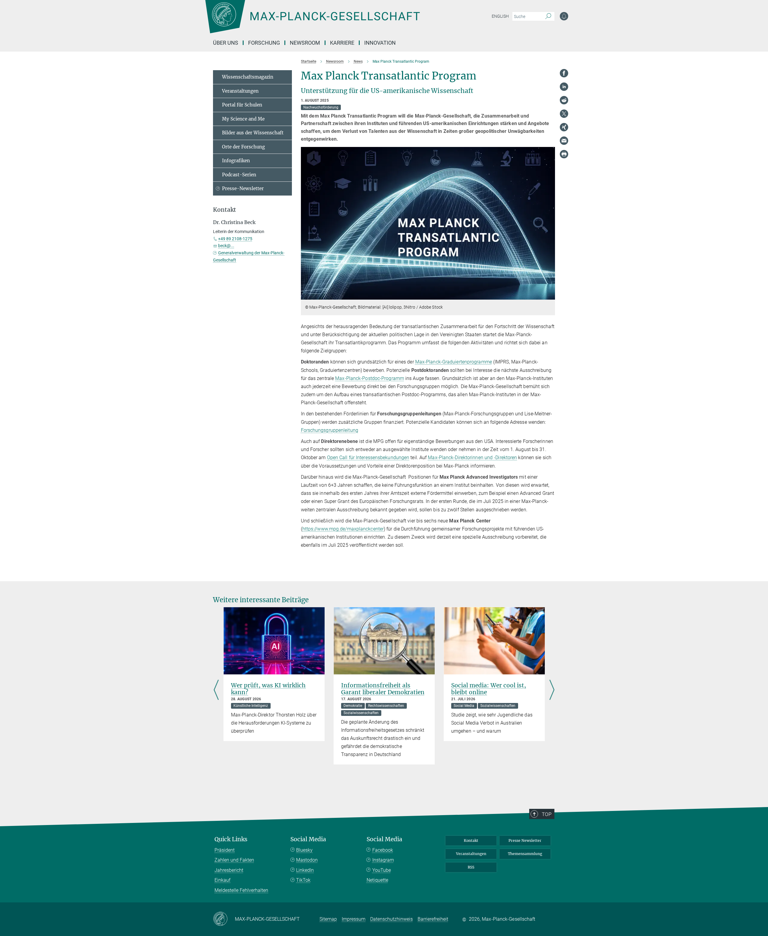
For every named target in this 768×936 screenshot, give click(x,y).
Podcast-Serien (239, 175)
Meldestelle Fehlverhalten (241, 890)
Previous (216, 690)
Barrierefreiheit (433, 919)
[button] (550, 295)
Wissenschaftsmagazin (247, 77)
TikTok (303, 880)
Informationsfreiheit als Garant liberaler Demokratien (382, 689)
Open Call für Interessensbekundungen (368, 457)
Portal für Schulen (242, 105)
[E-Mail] (564, 140)
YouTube (381, 870)
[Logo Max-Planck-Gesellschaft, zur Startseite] (312, 21)
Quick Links (231, 839)
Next (551, 690)
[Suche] (548, 16)
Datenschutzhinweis (391, 919)
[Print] (564, 154)
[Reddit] (564, 100)
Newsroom (305, 42)
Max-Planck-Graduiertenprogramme (453, 362)
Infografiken (236, 160)
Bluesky (304, 850)
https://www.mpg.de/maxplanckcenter (343, 529)
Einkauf (222, 880)
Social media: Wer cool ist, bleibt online (488, 689)
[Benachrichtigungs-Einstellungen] (564, 16)
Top (546, 814)
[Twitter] (564, 113)
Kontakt (471, 840)
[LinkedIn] (564, 86)
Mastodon (307, 860)
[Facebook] (564, 73)
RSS (471, 867)
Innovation (380, 42)
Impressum (353, 919)
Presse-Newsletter (243, 188)
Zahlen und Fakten (234, 860)
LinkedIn (305, 870)
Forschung (264, 42)
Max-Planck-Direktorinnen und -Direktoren (472, 457)
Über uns (225, 42)
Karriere (342, 42)
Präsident (224, 850)
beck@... (226, 245)
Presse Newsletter (525, 840)
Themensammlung (525, 853)
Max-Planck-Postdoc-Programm (369, 378)
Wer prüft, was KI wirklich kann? (268, 689)
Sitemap (328, 919)
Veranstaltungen (240, 91)
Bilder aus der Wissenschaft (253, 133)
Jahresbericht (228, 870)
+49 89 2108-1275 (235, 238)
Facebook (382, 850)
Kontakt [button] (224, 209)
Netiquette (377, 880)
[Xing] (564, 127)
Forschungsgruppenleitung (329, 430)
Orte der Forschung (243, 147)
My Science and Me (243, 119)
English (500, 16)
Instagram (383, 860)
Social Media (308, 839)
